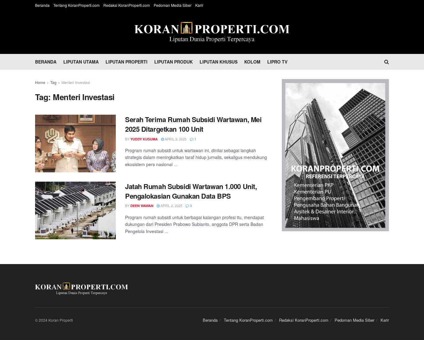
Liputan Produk (173, 62)
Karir (199, 5)
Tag (53, 82)
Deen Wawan (141, 205)
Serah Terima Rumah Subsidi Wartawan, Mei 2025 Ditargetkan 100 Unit (193, 124)
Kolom (252, 62)
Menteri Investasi (75, 82)
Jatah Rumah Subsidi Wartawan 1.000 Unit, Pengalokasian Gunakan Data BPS (191, 191)
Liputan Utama (81, 62)
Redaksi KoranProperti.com (126, 5)
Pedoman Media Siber (173, 5)
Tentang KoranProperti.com (76, 5)
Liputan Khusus (218, 62)
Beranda (42, 5)
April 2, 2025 (171, 205)
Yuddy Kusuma (144, 139)
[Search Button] (386, 61)
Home (40, 82)
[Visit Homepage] (212, 32)
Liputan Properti (126, 62)
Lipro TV (277, 62)
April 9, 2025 (175, 138)
